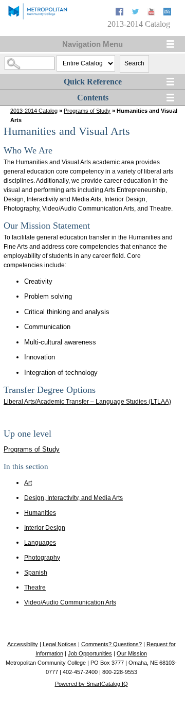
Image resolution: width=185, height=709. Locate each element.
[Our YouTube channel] (152, 13)
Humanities (40, 512)
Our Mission (132, 653)
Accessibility (22, 644)
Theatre (35, 587)
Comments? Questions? (111, 644)
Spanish (35, 572)
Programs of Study (87, 111)
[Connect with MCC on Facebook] (120, 13)
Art (28, 483)
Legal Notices (60, 644)
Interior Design (44, 527)
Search (134, 63)
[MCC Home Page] (37, 18)
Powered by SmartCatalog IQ (91, 684)
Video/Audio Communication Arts (70, 602)
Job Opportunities (90, 653)
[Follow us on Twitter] (136, 13)
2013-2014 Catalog (34, 111)
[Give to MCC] (167, 13)
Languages (40, 542)
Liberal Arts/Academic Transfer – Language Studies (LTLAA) (87, 401)
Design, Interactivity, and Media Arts (73, 498)
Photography (42, 557)
